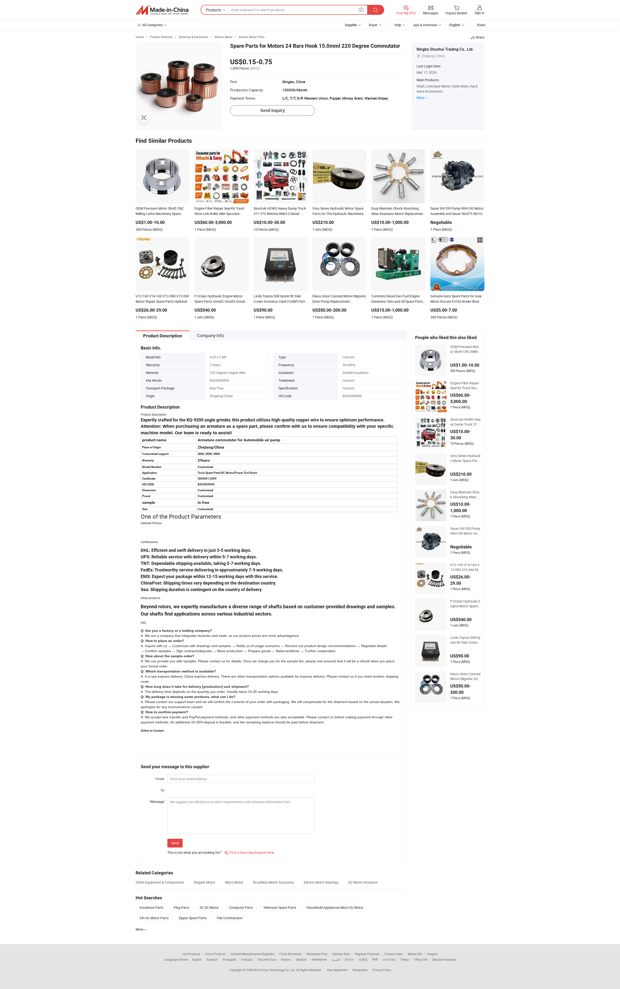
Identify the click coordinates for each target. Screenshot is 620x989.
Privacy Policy (382, 970)
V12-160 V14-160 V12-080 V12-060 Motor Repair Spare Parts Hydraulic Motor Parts (465, 567)
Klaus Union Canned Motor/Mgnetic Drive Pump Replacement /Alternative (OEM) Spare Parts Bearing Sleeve (465, 676)
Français (247, 959)
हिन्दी (375, 959)
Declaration (360, 970)
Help (398, 25)
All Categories (152, 25)
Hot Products (191, 954)
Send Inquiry (272, 110)
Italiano (286, 959)
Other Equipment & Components (160, 882)
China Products (215, 954)
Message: (157, 801)
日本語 (363, 959)
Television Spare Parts (279, 907)
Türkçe (404, 959)
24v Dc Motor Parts (154, 918)
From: (159, 778)
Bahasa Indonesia (444, 959)
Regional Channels (367, 954)
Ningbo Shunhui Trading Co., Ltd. (445, 49)
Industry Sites (341, 954)
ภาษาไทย (389, 959)
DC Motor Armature (363, 882)
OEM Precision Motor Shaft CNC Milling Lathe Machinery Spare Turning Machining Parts (465, 349)
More (420, 97)
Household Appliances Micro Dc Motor (335, 907)
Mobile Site (415, 954)
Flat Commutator (230, 918)
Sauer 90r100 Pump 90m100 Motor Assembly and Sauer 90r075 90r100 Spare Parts (465, 531)
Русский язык (267, 959)
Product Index (394, 954)
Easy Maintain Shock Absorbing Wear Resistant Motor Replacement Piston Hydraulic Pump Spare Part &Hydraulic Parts (465, 494)
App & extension (425, 25)
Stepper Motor (204, 882)
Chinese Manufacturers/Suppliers (252, 954)
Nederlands (319, 959)
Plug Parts (181, 907)
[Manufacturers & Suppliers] (162, 10)
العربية (336, 959)
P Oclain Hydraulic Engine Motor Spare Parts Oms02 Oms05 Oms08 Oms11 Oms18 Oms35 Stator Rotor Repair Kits (465, 604)
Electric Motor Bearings (321, 882)
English (197, 959)
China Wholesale (290, 954)
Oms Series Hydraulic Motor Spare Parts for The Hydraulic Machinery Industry (465, 458)
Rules (481, 25)
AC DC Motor (209, 907)
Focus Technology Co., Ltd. (278, 970)
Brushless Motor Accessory (273, 882)
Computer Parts (241, 907)
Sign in (479, 12)
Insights (432, 954)
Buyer (373, 25)
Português (229, 959)
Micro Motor (234, 882)
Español (212, 959)
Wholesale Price (316, 954)
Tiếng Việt (420, 959)
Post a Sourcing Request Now (249, 852)
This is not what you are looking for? (194, 852)
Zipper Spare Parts (193, 918)
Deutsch (301, 959)
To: (163, 790)
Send (175, 843)
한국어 (349, 959)
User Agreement (337, 970)
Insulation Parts (151, 907)
